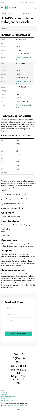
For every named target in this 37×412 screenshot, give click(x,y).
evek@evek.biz (18, 365)
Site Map (4, 393)
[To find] (35, 8)
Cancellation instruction (8, 396)
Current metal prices (7, 400)
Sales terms (4, 394)
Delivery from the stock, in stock (23, 58)
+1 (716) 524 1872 (18, 2)
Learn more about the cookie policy (17, 406)
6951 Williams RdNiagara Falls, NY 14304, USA (18, 376)
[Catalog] (2, 7)
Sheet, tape (4, 29)
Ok (18, 409)
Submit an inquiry (18, 334)
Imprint (3, 391)
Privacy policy (5, 398)
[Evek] (11, 8)
